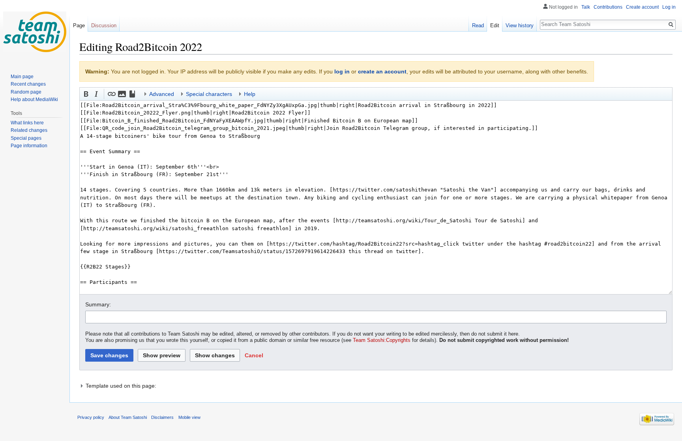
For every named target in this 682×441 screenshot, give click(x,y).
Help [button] (249, 94)
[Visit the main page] (34, 31)
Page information (29, 145)
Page (79, 25)
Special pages (26, 138)
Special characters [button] (209, 94)
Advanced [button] (161, 94)
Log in (669, 7)
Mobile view (189, 417)
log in (342, 71)
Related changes (29, 130)
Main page (22, 76)
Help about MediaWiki (34, 99)
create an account (382, 71)
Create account (642, 7)
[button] (86, 94)
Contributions (608, 7)
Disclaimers (162, 417)
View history (520, 25)
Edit (494, 25)
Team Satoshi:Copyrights (381, 340)
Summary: (98, 304)
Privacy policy (90, 417)
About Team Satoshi (128, 417)
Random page (26, 92)
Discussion (103, 25)
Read (478, 25)
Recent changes (28, 84)
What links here (27, 123)
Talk (585, 7)
